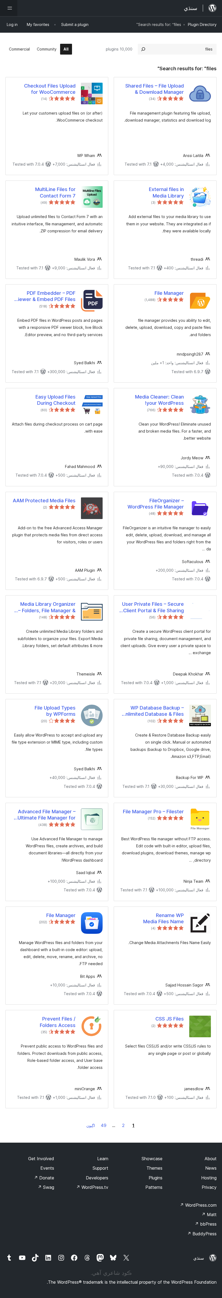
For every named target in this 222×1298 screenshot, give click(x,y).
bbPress (206, 1224)
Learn (102, 1158)
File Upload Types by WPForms (55, 711)
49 (103, 1125)
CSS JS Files (169, 1019)
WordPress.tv (92, 1187)
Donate (44, 1177)
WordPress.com (198, 1205)
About (211, 1158)
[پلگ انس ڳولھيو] (143, 49)
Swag (46, 1187)
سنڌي (198, 1258)
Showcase (152, 1158)
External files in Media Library (166, 192)
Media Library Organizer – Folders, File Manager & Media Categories (47, 607)
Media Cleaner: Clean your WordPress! (159, 400)
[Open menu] (8, 8)
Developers (97, 1177)
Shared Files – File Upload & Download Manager (154, 89)
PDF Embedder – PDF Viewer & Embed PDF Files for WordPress (45, 296)
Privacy (209, 1187)
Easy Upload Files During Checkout (55, 400)
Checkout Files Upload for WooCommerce (50, 89)
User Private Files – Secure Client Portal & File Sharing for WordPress (153, 607)
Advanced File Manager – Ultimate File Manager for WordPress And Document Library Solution (45, 815)
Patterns (153, 1187)
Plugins (155, 1177)
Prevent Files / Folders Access (58, 1022)
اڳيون (90, 1125)
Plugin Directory (202, 24)
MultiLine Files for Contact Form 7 (55, 192)
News (211, 1168)
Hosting (209, 1177)
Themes (154, 1168)
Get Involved (41, 1158)
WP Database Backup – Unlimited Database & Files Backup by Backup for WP (153, 711)
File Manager (169, 293)
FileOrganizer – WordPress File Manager (156, 504)
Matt (209, 1214)
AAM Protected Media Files (44, 500)
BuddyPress (202, 1233)
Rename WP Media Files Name (163, 918)
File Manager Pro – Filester (153, 811)
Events (47, 1168)
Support (100, 1168)
